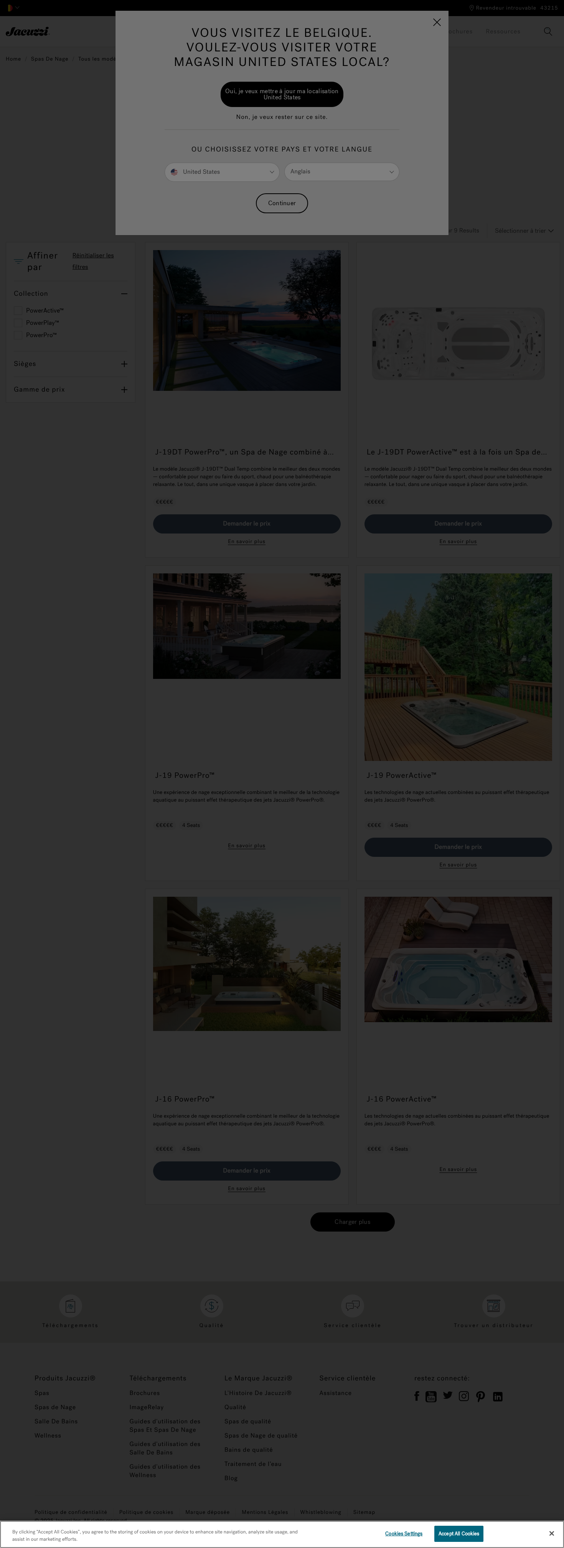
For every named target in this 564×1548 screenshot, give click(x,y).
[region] (282, 1534)
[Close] (551, 1533)
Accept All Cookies (459, 1533)
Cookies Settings (403, 1533)
